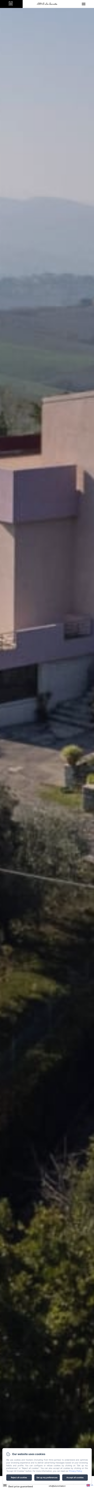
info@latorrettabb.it (57, 1486)
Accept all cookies (75, 1477)
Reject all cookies (19, 1477)
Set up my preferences (47, 1477)
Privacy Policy (75, 1471)
